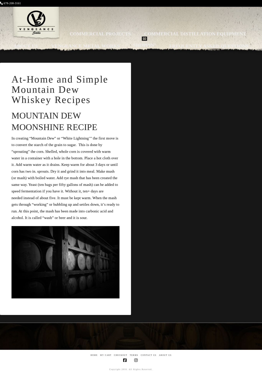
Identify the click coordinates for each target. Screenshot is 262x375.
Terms (134, 355)
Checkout (120, 355)
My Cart (105, 355)
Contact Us (149, 355)
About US (165, 355)
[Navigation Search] (131, 53)
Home (94, 355)
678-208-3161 (12, 3)
